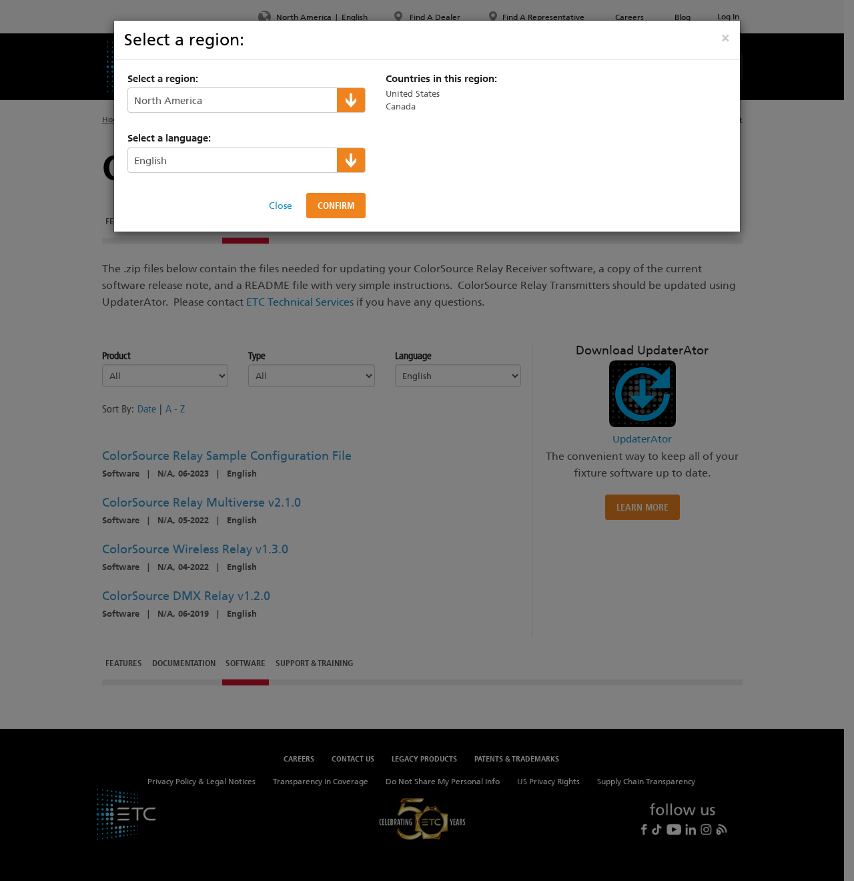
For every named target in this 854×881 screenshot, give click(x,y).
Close (280, 206)
